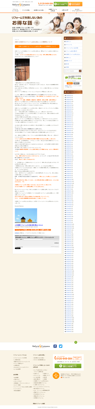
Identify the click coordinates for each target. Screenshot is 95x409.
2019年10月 (69, 159)
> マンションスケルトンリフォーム (41, 386)
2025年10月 (69, 109)
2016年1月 (68, 245)
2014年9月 (68, 276)
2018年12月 (69, 179)
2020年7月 (68, 142)
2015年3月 (68, 265)
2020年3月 (68, 150)
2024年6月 (68, 118)
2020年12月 (69, 140)
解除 (21, 239)
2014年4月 (68, 286)
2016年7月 (68, 234)
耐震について (69, 60)
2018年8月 (68, 187)
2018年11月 (69, 181)
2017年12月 (69, 200)
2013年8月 (68, 302)
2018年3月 (68, 196)
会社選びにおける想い (39, 10)
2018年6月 (68, 191)
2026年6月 (68, 95)
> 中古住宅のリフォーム (38, 394)
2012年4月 (68, 331)
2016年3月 (68, 241)
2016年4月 (68, 239)
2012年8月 (68, 325)
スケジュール (69, 44)
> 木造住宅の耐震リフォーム (39, 382)
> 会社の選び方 (36, 379)
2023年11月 (69, 124)
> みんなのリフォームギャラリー (21, 367)
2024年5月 (68, 120)
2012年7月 (68, 327)
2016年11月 (69, 226)
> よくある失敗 (36, 377)
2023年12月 (69, 122)
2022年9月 (68, 130)
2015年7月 (68, 257)
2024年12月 (69, 113)
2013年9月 (68, 300)
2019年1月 (68, 177)
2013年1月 (68, 316)
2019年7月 (68, 165)
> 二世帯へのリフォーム (38, 384)
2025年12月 (69, 105)
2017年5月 (68, 214)
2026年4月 (68, 99)
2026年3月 (68, 101)
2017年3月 (68, 218)
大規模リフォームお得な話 (53, 10)
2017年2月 (68, 220)
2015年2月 (68, 267)
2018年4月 (68, 195)
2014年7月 (68, 280)
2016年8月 (68, 232)
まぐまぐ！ (57, 246)
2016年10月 (69, 228)
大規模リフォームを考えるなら (73, 54)
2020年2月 (68, 152)
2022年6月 (68, 136)
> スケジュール (36, 375)
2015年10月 (69, 251)
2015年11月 (69, 249)
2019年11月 (69, 157)
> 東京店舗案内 (16, 390)
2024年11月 (69, 115)
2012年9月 (68, 323)
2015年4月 (68, 263)
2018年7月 (68, 189)
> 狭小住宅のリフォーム (38, 388)
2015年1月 (68, 269)
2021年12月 (69, 138)
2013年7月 (68, 304)
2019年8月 (68, 163)
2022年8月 (68, 132)
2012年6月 (68, 329)
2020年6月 (68, 144)
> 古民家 (45, 379)
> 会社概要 (15, 377)
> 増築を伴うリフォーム (38, 396)
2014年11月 (69, 273)
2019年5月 (68, 169)
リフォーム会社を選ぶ (39, 355)
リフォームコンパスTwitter (60, 346)
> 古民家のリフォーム (38, 398)
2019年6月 (68, 167)
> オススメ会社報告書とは (39, 359)
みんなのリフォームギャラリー (77, 10)
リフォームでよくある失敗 (72, 48)
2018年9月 (68, 185)
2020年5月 (68, 146)
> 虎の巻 (45, 377)
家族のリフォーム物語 (39, 403)
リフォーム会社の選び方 (71, 51)
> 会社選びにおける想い (38, 357)
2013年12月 (69, 294)
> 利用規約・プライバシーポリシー (21, 383)
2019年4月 (68, 171)
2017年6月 (68, 212)
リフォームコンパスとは (15, 10)
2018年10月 (69, 183)
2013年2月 (68, 314)
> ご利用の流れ (16, 359)
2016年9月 (68, 230)
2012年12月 (69, 317)
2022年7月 (68, 134)
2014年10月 (69, 275)
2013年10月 (69, 298)
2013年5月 (68, 308)
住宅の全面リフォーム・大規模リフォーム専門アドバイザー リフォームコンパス (34, 237)
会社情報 (15, 374)
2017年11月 (69, 202)
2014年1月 (68, 292)
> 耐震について (46, 375)
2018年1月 (68, 198)
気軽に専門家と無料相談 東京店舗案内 (75, 4)
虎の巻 (67, 64)
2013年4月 (68, 310)
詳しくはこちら (66, 377)
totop (75, 342)
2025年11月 (69, 107)
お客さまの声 (65, 10)
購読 (17, 239)
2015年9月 (68, 253)
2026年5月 (68, 97)
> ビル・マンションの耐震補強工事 (41, 390)
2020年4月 (68, 148)
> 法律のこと (46, 373)
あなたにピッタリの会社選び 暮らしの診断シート (61, 4)
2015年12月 (69, 247)
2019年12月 (69, 156)
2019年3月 (68, 173)
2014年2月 (68, 290)
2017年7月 (68, 210)
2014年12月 (69, 271)
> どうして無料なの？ (18, 363)
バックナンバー (20, 246)
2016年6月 (68, 236)
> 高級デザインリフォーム (39, 392)
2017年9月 (68, 206)
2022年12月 (69, 128)
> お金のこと (36, 373)
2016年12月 (69, 224)
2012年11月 (69, 319)
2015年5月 (68, 261)
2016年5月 (68, 237)
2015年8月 (68, 255)
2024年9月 (68, 116)
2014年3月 (68, 288)
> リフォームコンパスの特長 (20, 357)
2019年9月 (68, 161)
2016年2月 (68, 243)
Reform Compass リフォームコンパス (21, 5)
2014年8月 (68, 278)
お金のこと (68, 41)
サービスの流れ (26, 10)
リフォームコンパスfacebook (55, 346)
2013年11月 (69, 296)
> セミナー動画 (16, 385)
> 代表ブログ (16, 379)
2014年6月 (68, 282)
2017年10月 (69, 204)
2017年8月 (68, 208)
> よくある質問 (16, 369)
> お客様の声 (16, 365)
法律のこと (68, 57)
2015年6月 (68, 259)
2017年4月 (68, 216)
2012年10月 (69, 321)
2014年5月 (68, 284)
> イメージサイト (17, 388)
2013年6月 (68, 306)
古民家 (67, 67)
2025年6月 (68, 111)
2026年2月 (68, 103)
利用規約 (17, 233)
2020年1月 (68, 154)
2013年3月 (68, 312)
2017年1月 (68, 222)
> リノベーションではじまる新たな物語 (22, 386)
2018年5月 (68, 193)
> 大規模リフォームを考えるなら (40, 381)
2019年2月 (68, 175)
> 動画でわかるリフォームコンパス (21, 361)
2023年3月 (68, 126)
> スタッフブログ (17, 381)
